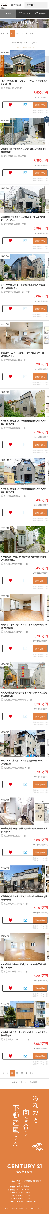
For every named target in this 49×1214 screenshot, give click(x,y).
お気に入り (26, 14)
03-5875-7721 (23, 1195)
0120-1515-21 (23, 1192)
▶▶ (31, 33)
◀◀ (2, 33)
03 (22, 33)
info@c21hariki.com (26, 1201)
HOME (8, 14)
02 (17, 33)
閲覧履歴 (42, 14)
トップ (18, 47)
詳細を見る (40, 105)
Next (47, 64)
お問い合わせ (25, 105)
